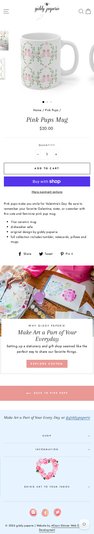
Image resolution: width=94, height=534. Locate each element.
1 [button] (43, 102)
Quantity (47, 145)
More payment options (47, 191)
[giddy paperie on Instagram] (33, 513)
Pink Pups (51, 110)
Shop (46, 435)
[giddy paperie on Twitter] (57, 513)
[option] (47, 60)
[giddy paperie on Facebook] (45, 513)
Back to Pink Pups (50, 393)
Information (47, 449)
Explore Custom (47, 363)
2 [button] (48, 102)
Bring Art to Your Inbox (47, 486)
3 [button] (51, 102)
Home (37, 110)
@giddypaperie (78, 417)
